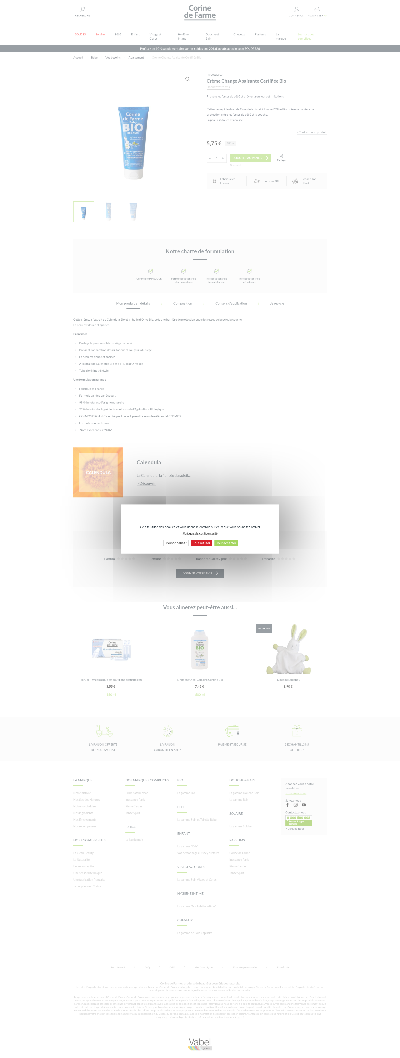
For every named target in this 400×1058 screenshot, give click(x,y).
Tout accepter (226, 543)
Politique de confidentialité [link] (200, 533)
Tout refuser (201, 543)
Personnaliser (176, 543)
